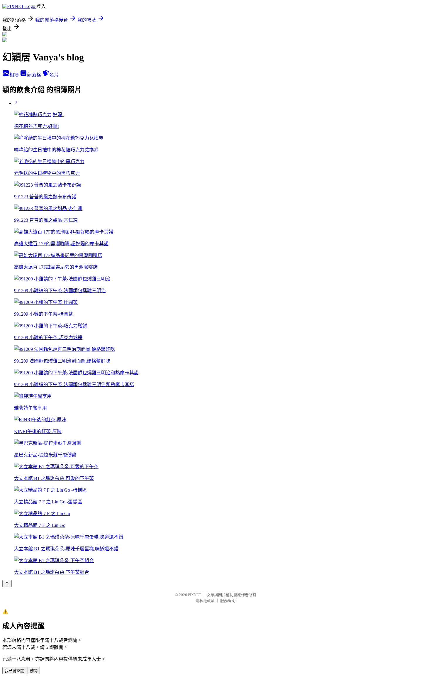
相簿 (14, 74)
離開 (34, 671)
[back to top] (7, 583)
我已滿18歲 (14, 671)
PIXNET (194, 595)
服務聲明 (227, 600)
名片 (54, 74)
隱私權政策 (205, 600)
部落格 (34, 74)
